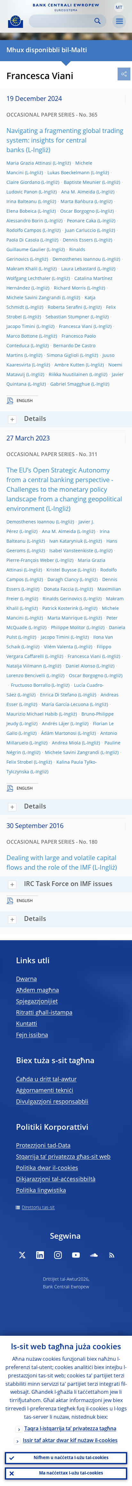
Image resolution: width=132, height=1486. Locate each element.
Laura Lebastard (78, 269)
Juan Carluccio (80, 230)
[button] (119, 7)
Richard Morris (70, 288)
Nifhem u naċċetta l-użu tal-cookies (71, 1458)
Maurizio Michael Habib (32, 714)
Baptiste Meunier (82, 182)
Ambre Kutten (69, 365)
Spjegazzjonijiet (37, 1002)
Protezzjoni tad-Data (43, 1146)
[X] (22, 1255)
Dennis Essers (78, 240)
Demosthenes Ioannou (77, 259)
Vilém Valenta (58, 647)
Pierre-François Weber (30, 560)
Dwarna (26, 979)
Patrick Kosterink (60, 608)
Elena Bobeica (21, 211)
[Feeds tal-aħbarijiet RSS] (112, 1255)
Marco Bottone (22, 336)
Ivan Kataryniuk (66, 541)
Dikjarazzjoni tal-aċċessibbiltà (55, 1179)
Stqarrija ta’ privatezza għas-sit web (63, 1157)
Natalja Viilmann (24, 666)
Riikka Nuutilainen (68, 375)
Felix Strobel (19, 762)
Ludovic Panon (21, 192)
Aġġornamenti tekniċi (44, 1091)
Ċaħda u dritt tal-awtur (46, 1079)
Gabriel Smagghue (70, 384)
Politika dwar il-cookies (47, 1168)
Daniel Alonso (80, 666)
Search (97, 21)
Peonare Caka (81, 221)
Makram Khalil (21, 269)
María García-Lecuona (65, 704)
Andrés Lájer (55, 724)
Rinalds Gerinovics (62, 599)
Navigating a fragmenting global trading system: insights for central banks (64, 141)
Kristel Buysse (61, 570)
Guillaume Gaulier (25, 250)
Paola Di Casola (22, 240)
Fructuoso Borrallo (30, 685)
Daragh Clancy (62, 580)
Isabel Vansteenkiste (71, 551)
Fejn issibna (32, 1035)
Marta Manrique (65, 618)
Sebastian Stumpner (67, 317)
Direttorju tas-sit (38, 1207)
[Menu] (119, 21)
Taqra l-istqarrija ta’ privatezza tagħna (70, 1429)
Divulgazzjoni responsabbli (52, 1102)
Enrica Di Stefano (58, 695)
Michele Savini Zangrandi (33, 298)
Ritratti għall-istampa (44, 1013)
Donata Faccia (59, 589)
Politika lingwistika (41, 1191)
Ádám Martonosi (59, 733)
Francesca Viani (75, 326)
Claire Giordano (23, 182)
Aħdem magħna (37, 990)
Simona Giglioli (63, 355)
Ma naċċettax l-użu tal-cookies (71, 1473)
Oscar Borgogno (77, 211)
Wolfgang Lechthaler (28, 278)
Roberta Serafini (65, 307)
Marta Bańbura (77, 202)
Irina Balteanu (21, 202)
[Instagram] (58, 1255)
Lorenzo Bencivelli (25, 676)
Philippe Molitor (68, 628)
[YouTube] (76, 1255)
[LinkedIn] (40, 1255)
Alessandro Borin (24, 221)
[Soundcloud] (94, 1255)
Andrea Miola (66, 743)
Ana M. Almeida (78, 192)
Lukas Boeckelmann (68, 173)
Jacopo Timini (20, 326)
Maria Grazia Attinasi (29, 163)
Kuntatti (26, 1024)
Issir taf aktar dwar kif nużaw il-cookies (70, 1440)
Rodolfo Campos (23, 230)
